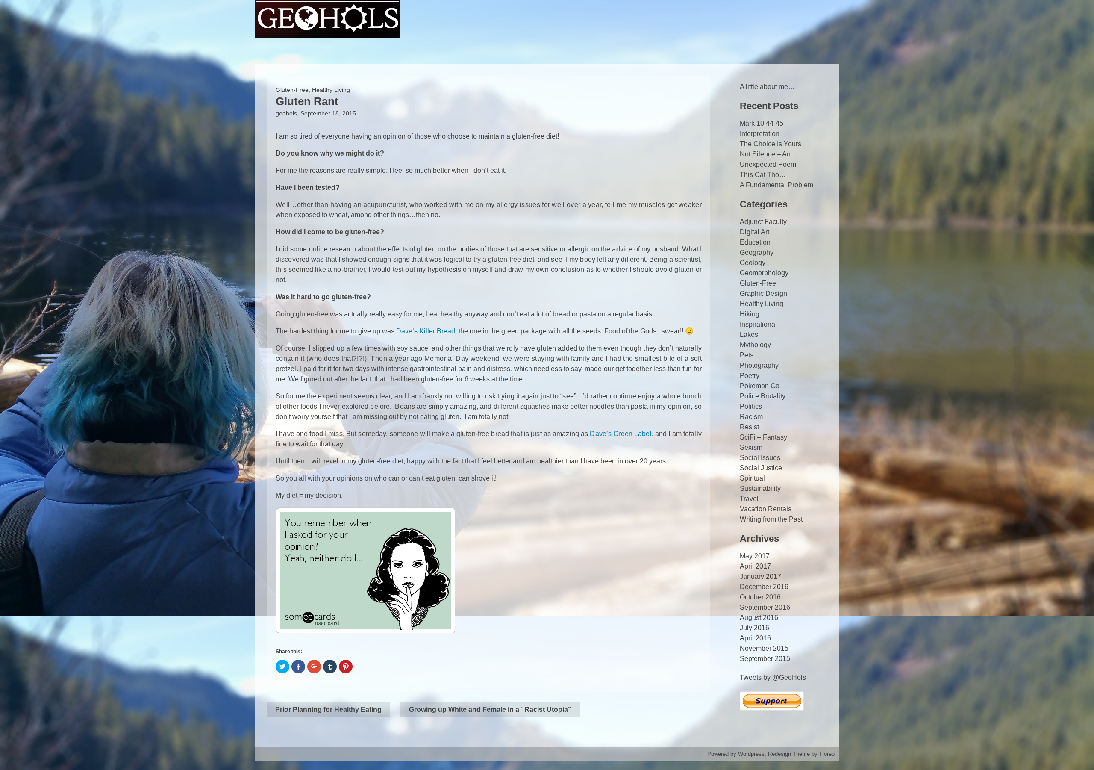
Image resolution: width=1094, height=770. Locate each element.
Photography (759, 365)
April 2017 (755, 566)
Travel (749, 498)
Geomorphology (764, 273)
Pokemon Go (759, 385)
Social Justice (761, 468)
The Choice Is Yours (770, 144)
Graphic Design (763, 293)
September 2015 (765, 658)
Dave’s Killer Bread (425, 331)
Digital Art (754, 232)
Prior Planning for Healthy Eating (328, 709)
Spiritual (752, 478)
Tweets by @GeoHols (773, 677)
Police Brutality (762, 396)
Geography (756, 252)
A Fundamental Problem (776, 185)
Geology (752, 262)
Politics (751, 406)
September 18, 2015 (328, 113)
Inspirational (758, 324)
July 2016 (754, 627)
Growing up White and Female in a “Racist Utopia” (490, 709)
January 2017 (760, 576)
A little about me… (767, 86)
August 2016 (759, 617)
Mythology (755, 344)
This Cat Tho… (763, 174)
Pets (746, 355)
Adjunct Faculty (763, 221)
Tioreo (827, 754)
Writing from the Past (771, 519)
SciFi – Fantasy (763, 437)
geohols (286, 113)
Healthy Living (331, 89)
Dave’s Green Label (620, 433)
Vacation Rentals (765, 509)
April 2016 (755, 638)
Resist (749, 427)
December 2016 (764, 586)
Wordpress (751, 754)
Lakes (749, 334)
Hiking (749, 314)
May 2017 (755, 556)
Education (755, 242)
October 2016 (760, 597)
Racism (751, 416)
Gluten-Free (292, 89)
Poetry (749, 375)
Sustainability (760, 488)
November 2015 (764, 648)
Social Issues (760, 457)
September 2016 (765, 607)
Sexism (751, 447)
